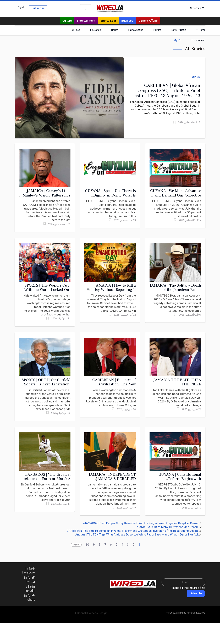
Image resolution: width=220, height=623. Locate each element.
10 (87, 544)
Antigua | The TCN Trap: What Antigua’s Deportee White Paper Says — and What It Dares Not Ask (137, 534)
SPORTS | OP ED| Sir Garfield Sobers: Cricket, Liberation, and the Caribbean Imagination (46, 386)
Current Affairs (148, 21)
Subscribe (38, 8)
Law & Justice (135, 30)
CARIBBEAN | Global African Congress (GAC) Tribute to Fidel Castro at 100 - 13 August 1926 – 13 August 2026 (166, 93)
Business (127, 21)
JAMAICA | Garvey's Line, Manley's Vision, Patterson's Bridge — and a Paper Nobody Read (45, 197)
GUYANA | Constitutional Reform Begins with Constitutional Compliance (178, 479)
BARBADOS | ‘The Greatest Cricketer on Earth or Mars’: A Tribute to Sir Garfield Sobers (45, 479)
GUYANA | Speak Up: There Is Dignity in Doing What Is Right (110, 195)
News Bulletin (179, 30)
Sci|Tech (75, 30)
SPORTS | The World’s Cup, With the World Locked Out (47, 287)
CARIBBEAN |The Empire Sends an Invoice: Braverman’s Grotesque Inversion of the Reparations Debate (133, 531)
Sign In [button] (21, 7)
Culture (67, 21)
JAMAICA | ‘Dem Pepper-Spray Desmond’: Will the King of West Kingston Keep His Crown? (141, 523)
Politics (157, 30)
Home (202, 30)
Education (95, 30)
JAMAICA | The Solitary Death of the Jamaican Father (175, 287)
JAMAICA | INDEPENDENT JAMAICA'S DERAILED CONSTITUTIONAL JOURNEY (112, 481)
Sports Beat (108, 21)
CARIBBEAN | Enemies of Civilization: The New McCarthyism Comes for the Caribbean (112, 386)
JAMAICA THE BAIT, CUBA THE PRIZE (177, 382)
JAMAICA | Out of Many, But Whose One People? (167, 527)
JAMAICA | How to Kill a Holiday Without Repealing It (111, 287)
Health (114, 30)
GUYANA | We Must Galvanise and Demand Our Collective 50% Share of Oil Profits (175, 195)
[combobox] (85, 8)
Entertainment (86, 21)
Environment (198, 40)
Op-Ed (177, 40)
